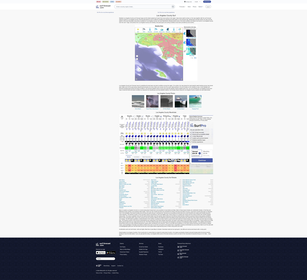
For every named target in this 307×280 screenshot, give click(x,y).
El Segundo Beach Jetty (125, 197)
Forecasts (182, 6)
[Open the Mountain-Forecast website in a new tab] (105, 2)
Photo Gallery (123, 254)
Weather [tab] (129, 157)
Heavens (121, 204)
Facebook (160, 247)
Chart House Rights (124, 191)
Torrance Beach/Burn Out (189, 193)
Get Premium (207, 1)
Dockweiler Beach (123, 194)
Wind (144, 31)
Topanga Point (195, 109)
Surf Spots (122, 247)
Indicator (121, 207)
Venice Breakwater (187, 196)
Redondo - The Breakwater (158, 202)
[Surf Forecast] (103, 6)
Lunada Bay (154, 185)
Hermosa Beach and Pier (125, 206)
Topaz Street (186, 191)
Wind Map (191, 55)
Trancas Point (186, 194)
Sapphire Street (186, 184)
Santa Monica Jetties (156, 207)
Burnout (121, 188)
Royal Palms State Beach (152, 109)
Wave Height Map (192, 46)
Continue (202, 160)
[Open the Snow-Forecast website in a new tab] (98, 2)
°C (192, 58)
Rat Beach (153, 200)
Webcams (168, 31)
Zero (184, 203)
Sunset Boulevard (187, 185)
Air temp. (174, 31)
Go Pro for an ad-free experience (105, 12)
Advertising (106, 265)
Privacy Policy (107, 273)
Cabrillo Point (122, 190)
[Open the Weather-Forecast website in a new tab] (118, 2)
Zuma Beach (138, 109)
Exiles (120, 199)
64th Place (121, 180)
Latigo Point (154, 182)
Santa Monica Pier (187, 181)
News (189, 6)
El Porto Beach (166, 109)
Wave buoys (162, 31)
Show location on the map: (190, 27)
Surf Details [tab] (136, 157)
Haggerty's (122, 202)
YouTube (160, 254)
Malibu (152, 187)
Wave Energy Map (192, 37)
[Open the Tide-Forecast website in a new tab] (112, 2)
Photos (194, 6)
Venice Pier (185, 197)
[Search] (173, 6)
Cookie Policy (115, 273)
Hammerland (122, 203)
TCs (183, 187)
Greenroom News (124, 252)
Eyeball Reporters (143, 252)
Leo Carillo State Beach (157, 184)
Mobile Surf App (143, 249)
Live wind (156, 31)
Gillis (120, 200)
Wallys (184, 199)
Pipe (152, 196)
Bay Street (121, 185)
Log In (208, 6)
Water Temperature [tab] (147, 157)
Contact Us (120, 265)
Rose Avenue (154, 204)
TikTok (160, 252)
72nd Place (122, 181)
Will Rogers (185, 202)
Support (113, 265)
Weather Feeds (143, 254)
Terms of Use (99, 273)
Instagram (161, 249)
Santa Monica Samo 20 (188, 182)
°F (196, 58)
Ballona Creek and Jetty (125, 184)
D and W (121, 193)
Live (180, 31)
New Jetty (153, 193)
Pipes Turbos (154, 197)
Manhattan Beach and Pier (157, 190)
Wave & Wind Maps (125, 249)
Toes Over (185, 188)
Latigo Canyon (154, 181)
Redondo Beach (155, 203)
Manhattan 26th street (156, 188)
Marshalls (153, 191)
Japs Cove (153, 180)
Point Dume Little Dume (157, 199)
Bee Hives (121, 187)
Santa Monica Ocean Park (189, 180)
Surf (138, 31)
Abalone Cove (122, 182)
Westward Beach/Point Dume (190, 200)
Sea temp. (150, 31)
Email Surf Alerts (143, 247)
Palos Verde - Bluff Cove (157, 194)
